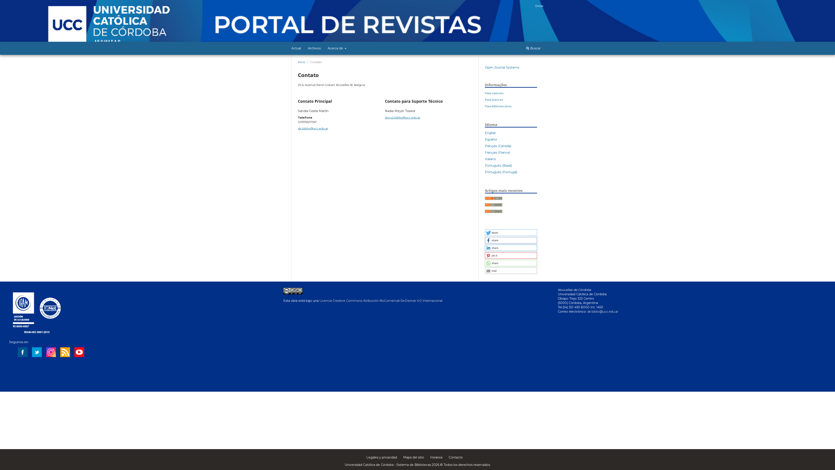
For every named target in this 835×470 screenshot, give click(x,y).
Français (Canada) (498, 146)
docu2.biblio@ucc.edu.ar (402, 117)
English (490, 133)
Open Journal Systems (502, 67)
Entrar (539, 6)
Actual (296, 48)
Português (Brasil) (498, 166)
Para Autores (494, 99)
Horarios (436, 457)
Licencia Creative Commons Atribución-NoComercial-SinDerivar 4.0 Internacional (380, 301)
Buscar (535, 48)
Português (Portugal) (501, 172)
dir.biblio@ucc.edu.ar (313, 128)
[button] (511, 232)
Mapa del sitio (413, 457)
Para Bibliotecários (498, 106)
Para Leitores (494, 93)
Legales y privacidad (381, 457)
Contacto (456, 457)
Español (491, 139)
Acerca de (336, 48)
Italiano (490, 159)
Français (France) (497, 152)
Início (301, 62)
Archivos (314, 48)
